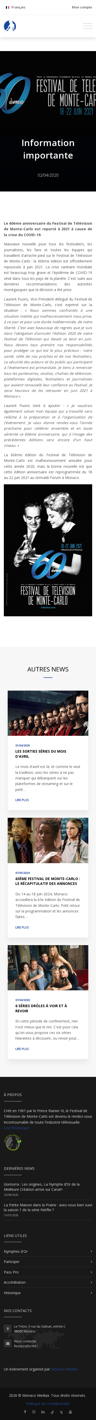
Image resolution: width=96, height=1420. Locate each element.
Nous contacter (25, 1341)
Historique (12, 1292)
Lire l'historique (16, 1127)
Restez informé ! (26, 1346)
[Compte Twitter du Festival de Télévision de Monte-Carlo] (61, 1411)
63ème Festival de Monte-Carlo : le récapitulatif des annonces (47, 881)
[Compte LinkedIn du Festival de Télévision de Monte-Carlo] (43, 1411)
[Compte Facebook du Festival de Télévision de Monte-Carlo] (25, 1411)
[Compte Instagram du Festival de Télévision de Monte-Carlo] (33, 1411)
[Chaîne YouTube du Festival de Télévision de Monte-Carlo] (70, 1411)
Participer (11, 1261)
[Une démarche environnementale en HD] (12, 1144)
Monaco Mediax (64, 1369)
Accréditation (15, 1282)
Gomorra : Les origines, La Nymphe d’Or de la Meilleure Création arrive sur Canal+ (42, 1187)
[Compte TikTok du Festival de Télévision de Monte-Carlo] (52, 1411)
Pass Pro (11, 1272)
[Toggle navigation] (87, 26)
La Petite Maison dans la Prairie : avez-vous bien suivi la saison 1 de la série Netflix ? (48, 1207)
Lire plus (22, 800)
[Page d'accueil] (10, 26)
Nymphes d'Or (16, 1251)
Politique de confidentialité (48, 1403)
